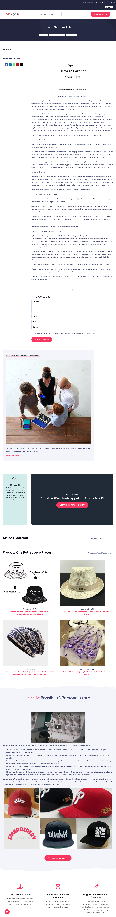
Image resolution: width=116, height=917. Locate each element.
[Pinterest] (18, 65)
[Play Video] (58, 727)
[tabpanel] (58, 781)
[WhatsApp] (14, 65)
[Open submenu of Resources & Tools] (109, 2)
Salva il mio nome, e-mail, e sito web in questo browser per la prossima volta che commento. (64, 333)
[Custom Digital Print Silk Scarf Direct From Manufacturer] (82, 643)
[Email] (21, 65)
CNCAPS (44, 35)
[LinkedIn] (10, 65)
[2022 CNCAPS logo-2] (12, 12)
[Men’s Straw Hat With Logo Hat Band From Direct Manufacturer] (82, 583)
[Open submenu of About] (98, 2)
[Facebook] (6, 65)
